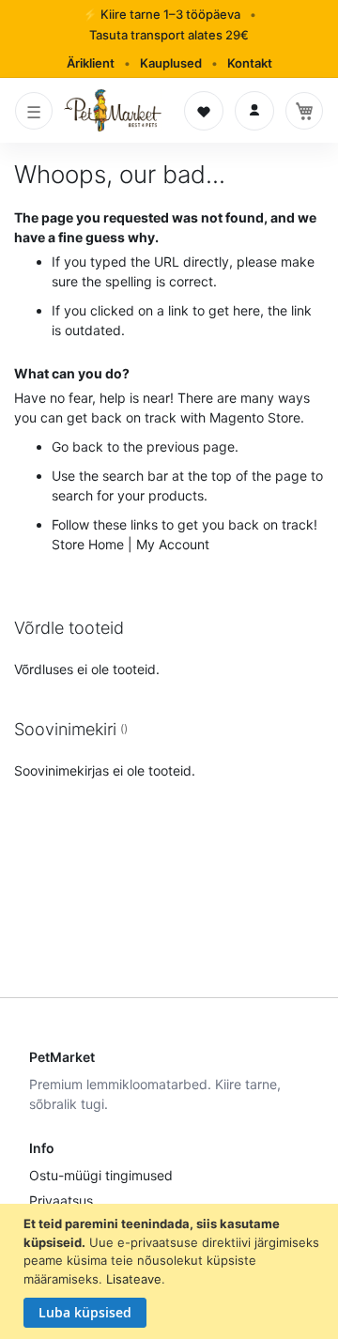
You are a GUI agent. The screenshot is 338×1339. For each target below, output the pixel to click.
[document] (171, 1271)
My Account (172, 544)
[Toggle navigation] (34, 111)
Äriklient (91, 62)
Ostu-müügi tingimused (101, 1175)
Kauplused (171, 62)
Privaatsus (61, 1200)
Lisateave (133, 1278)
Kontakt (249, 62)
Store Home (88, 544)
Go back (77, 446)
